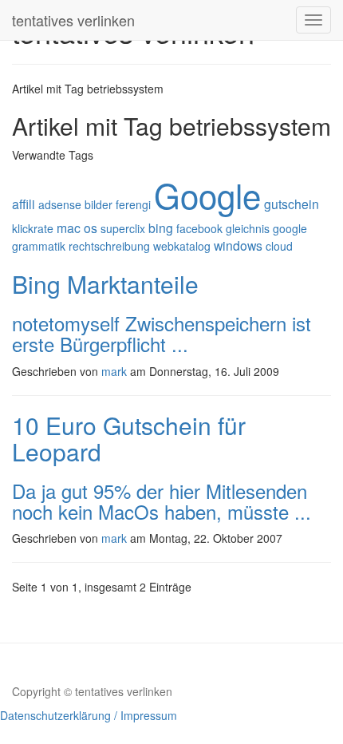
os (90, 227)
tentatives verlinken (73, 20)
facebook (199, 228)
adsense (59, 204)
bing (160, 227)
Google (207, 195)
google (290, 228)
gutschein (291, 203)
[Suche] (159, 20)
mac (69, 227)
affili (23, 203)
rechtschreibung (109, 246)
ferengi (133, 204)
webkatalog (182, 246)
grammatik (38, 246)
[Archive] (183, 20)
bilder (98, 204)
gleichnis (248, 228)
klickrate (32, 228)
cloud (279, 246)
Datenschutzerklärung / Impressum (88, 715)
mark (114, 371)
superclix (123, 228)
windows (238, 245)
